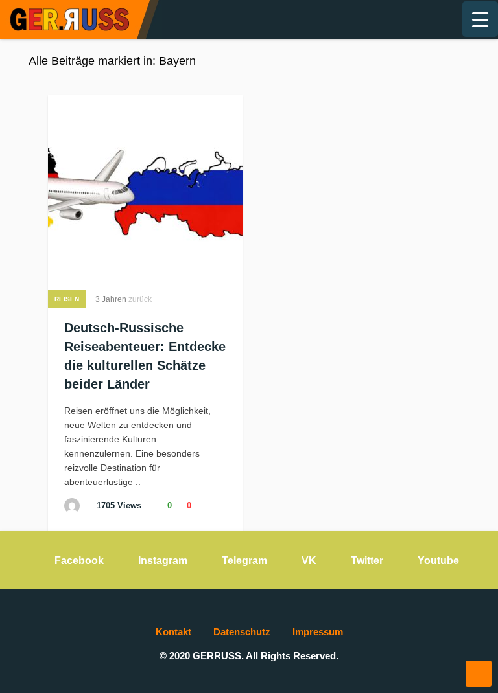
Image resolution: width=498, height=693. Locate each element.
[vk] (407, 19)
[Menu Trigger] (480, 19)
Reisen (66, 298)
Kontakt (173, 631)
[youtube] (428, 19)
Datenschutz (241, 631)
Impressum (317, 631)
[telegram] (386, 19)
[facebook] (365, 19)
